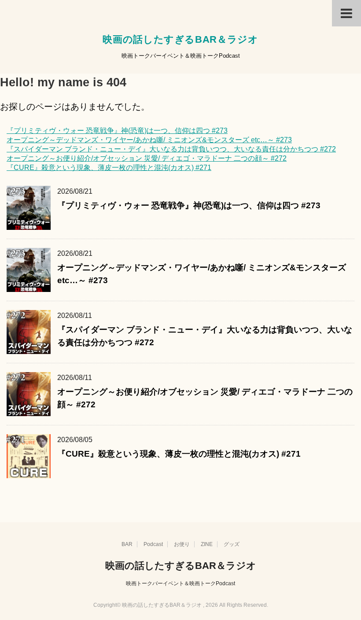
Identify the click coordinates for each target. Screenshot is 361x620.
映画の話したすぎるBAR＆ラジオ (180, 39)
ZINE (207, 544)
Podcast (153, 544)
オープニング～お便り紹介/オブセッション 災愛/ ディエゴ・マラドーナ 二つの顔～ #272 (147, 158)
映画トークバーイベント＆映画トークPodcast (180, 583)
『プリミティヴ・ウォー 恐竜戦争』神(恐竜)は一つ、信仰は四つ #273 (117, 130)
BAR (127, 544)
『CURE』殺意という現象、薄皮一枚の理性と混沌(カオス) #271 (109, 167)
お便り (182, 544)
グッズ (231, 544)
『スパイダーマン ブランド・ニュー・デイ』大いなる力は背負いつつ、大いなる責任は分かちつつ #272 (171, 149)
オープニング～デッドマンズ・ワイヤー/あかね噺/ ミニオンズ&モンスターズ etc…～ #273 (149, 140)
